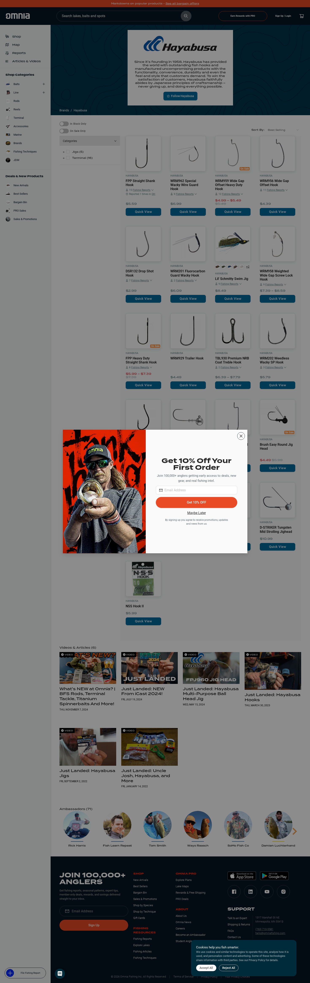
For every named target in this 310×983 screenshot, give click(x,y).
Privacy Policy (257, 960)
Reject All (228, 967)
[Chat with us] (60, 974)
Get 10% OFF (196, 502)
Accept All (206, 967)
